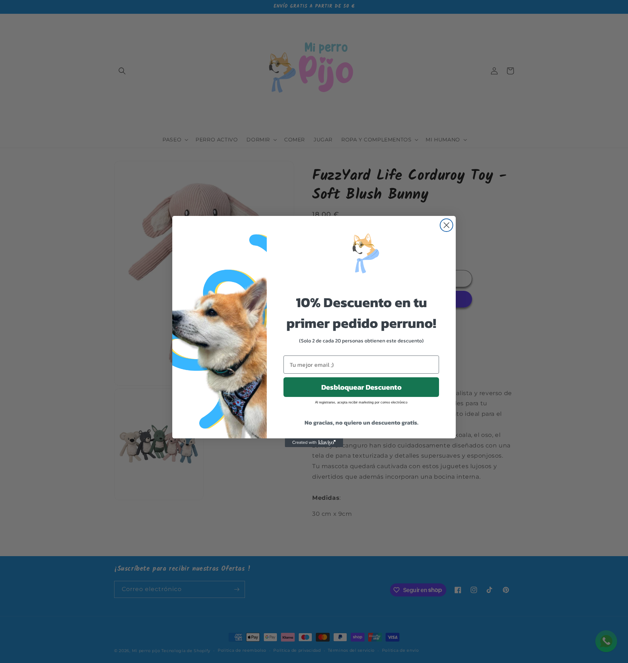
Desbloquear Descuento (361, 387)
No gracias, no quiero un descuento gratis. (361, 422)
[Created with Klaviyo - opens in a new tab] (314, 442)
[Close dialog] (446, 225)
